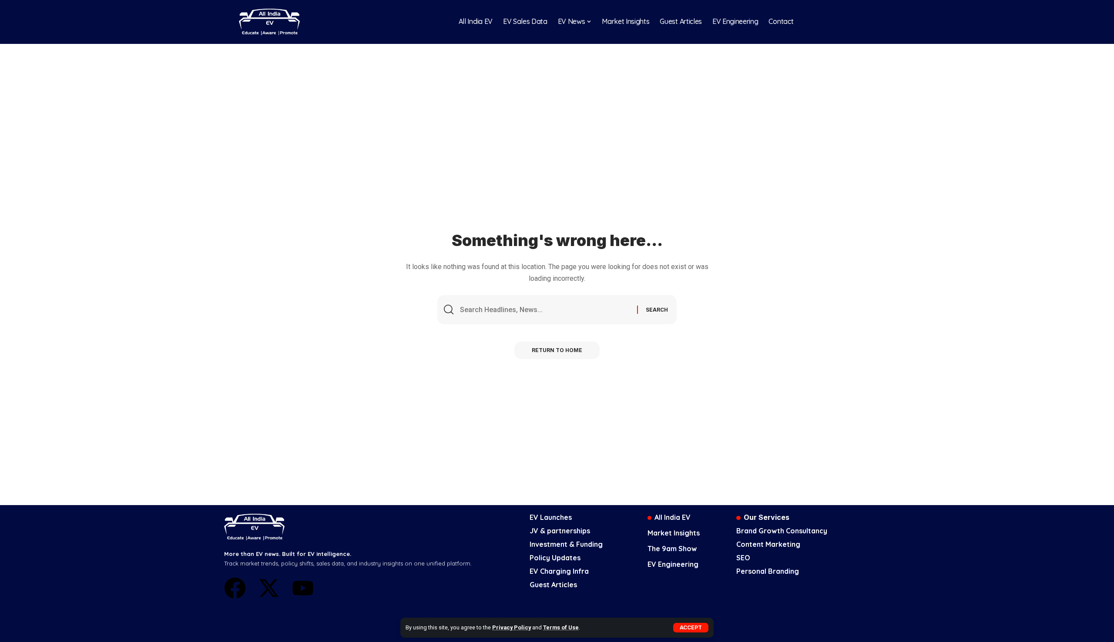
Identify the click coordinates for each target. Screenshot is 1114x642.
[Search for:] (545, 309)
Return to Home (557, 350)
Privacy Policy (511, 627)
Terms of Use (561, 627)
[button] (690, 627)
